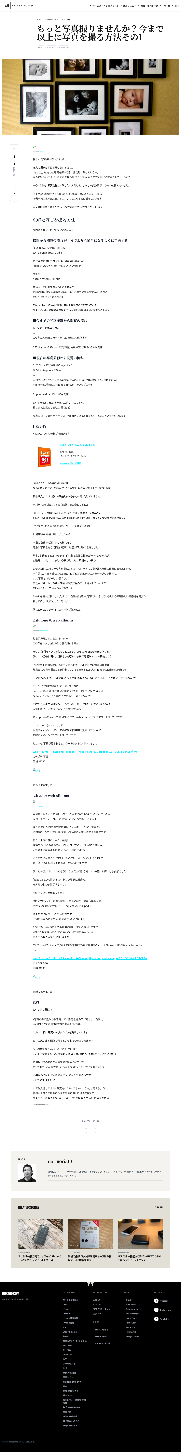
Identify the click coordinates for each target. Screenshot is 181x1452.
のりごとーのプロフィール (106, 5)
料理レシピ (67, 1395)
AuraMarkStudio (103, 1343)
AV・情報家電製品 (70, 1300)
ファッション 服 (69, 1363)
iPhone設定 (68, 1322)
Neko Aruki (131, 1331)
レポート (66, 1368)
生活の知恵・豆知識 (71, 1407)
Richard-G (41, 806)
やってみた (67, 1345)
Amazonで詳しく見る (70, 463)
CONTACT (98, 1304)
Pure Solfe (131, 1304)
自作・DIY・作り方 (70, 1416)
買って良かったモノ (71, 1420)
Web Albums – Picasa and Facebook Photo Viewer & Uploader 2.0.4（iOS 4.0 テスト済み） (85, 751)
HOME (39, 19)
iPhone (166, 5)
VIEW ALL (159, 1207)
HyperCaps (131, 1318)
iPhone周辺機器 (51, 19)
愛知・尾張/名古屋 (70, 1390)
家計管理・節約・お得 (72, 1381)
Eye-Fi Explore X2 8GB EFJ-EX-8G (77, 444)
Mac (177, 5)
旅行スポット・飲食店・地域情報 (74, 1401)
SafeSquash (132, 1309)
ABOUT (96, 1300)
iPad (65, 1304)
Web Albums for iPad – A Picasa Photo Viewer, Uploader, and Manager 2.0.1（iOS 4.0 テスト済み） (90, 958)
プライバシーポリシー (102, 1309)
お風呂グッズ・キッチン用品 (75, 1340)
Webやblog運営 (70, 1331)
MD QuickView (133, 1336)
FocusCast (131, 1322)
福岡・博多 (67, 1411)
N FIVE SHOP (101, 1336)
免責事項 (97, 1313)
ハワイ (65, 1359)
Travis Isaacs (41, 151)
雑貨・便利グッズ (149, 5)
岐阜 (65, 1386)
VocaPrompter (133, 1313)
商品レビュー (129, 5)
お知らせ (66, 1336)
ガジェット (67, 1354)
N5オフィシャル (101, 1329)
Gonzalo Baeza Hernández (43, 630)
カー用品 (67, 1349)
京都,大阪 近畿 (69, 1372)
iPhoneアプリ (69, 1313)
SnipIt (129, 1300)
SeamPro (130, 1327)
